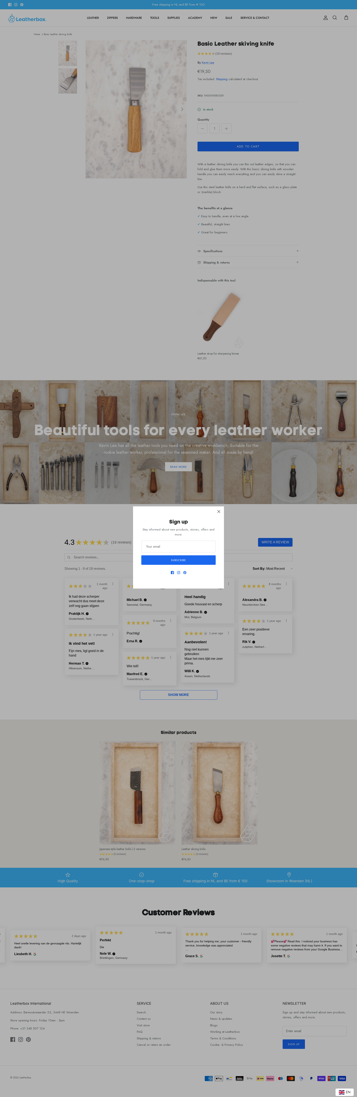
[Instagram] (178, 572)
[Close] (218, 511)
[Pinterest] (184, 572)
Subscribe (178, 560)
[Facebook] (172, 572)
